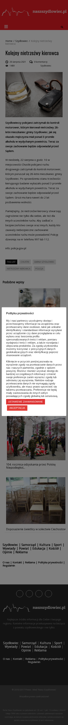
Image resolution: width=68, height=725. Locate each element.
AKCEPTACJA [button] (17, 408)
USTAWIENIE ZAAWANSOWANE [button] (25, 401)
